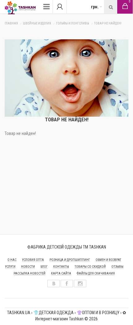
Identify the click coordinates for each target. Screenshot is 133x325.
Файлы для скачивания (96, 273)
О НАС (11, 260)
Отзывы (117, 266)
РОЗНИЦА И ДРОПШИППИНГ (69, 260)
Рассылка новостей (29, 273)
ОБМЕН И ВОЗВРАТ (108, 260)
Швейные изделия (37, 23)
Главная (11, 23)
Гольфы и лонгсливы (72, 23)
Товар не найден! (108, 23)
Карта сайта (61, 273)
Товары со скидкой (90, 266)
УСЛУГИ (10, 266)
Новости (28, 266)
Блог (44, 266)
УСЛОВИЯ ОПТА (33, 260)
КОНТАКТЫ (61, 266)
